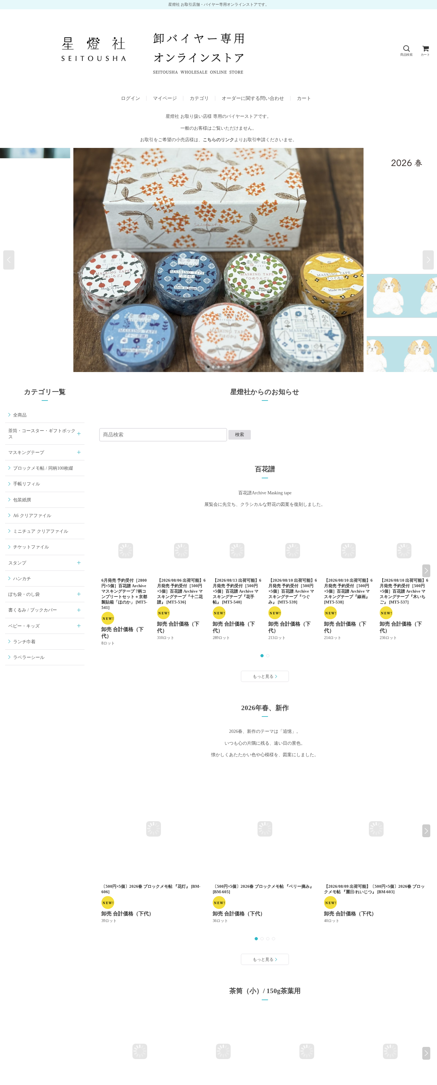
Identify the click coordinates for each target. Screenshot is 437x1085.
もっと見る (263, 676)
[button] (406, 50)
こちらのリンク (218, 139)
